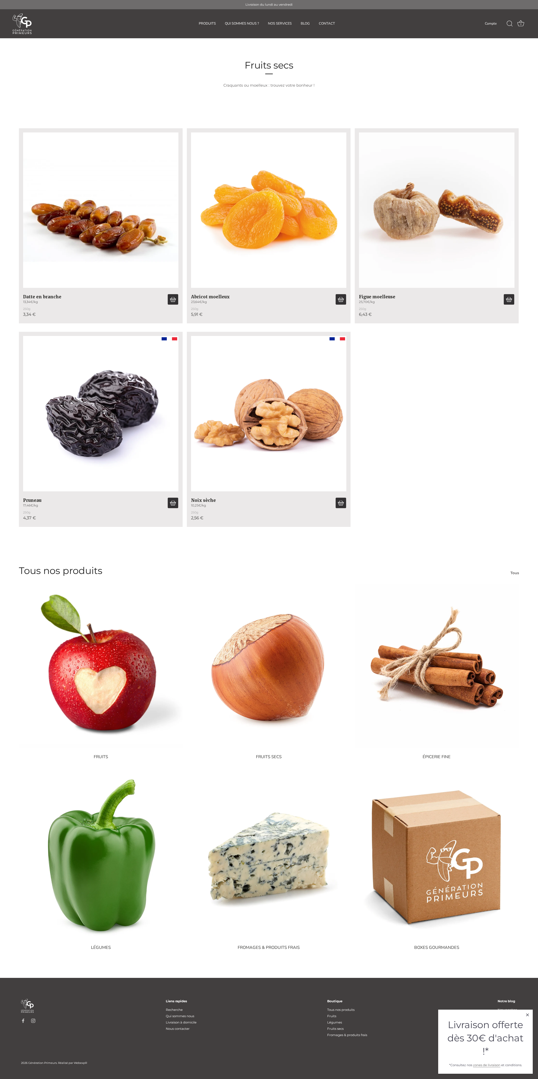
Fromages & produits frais (269, 947)
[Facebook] (23, 1020)
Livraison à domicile (181, 1022)
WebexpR (80, 1062)
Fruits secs (269, 757)
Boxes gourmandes (436, 947)
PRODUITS (207, 23)
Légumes (101, 947)
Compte (491, 23)
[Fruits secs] (269, 665)
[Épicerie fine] (436, 665)
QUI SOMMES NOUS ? (242, 23)
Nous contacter (178, 1029)
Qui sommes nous (180, 1016)
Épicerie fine (437, 757)
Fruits (101, 757)
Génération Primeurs (42, 1062)
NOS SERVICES (280, 23)
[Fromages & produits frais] (269, 856)
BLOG (305, 23)
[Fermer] (527, 1014)
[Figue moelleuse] (436, 210)
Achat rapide (173, 299)
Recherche (174, 1010)
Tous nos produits (341, 1010)
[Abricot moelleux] (268, 210)
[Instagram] (33, 1020)
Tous (514, 573)
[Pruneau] (100, 413)
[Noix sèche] (268, 413)
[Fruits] (101, 665)
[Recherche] (509, 23)
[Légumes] (101, 856)
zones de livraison (486, 1065)
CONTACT (327, 23)
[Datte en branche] (100, 210)
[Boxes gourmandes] (436, 856)
